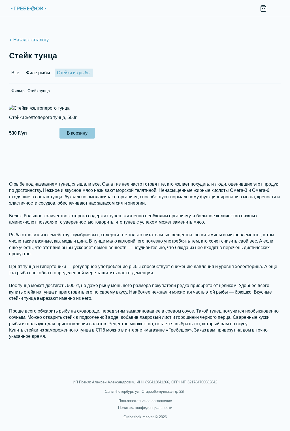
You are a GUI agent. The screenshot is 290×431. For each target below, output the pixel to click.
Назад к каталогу (31, 39)
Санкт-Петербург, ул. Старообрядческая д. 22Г (145, 391)
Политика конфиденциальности (145, 407)
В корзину (77, 133)
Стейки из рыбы (74, 72)
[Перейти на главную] (28, 8)
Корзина (263, 8)
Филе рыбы (38, 72)
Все (15, 72)
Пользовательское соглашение (145, 401)
